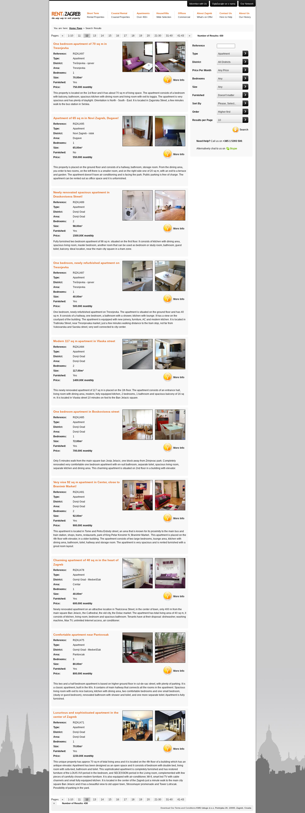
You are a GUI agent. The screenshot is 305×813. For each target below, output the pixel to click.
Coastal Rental (120, 15)
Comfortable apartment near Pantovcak (81, 634)
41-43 (180, 35)
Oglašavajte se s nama (223, 3)
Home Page (75, 28)
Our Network (247, 3)
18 (133, 35)
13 (94, 35)
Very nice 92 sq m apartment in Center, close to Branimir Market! (86, 484)
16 (117, 35)
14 (102, 35)
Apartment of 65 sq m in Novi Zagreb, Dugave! (86, 118)
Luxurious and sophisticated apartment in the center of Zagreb (85, 714)
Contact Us (226, 15)
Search (244, 129)
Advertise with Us (198, 3)
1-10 (70, 35)
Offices (184, 15)
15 (110, 35)
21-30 (158, 35)
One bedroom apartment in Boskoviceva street (86, 411)
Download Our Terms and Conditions (178, 808)
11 (79, 35)
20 (148, 35)
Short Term (95, 15)
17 (125, 35)
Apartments (143, 15)
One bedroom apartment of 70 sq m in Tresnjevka (80, 46)
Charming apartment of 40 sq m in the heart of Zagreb (85, 562)
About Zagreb (205, 15)
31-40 (169, 35)
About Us (245, 15)
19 (140, 35)
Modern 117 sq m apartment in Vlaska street (84, 341)
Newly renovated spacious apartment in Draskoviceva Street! (81, 194)
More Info (178, 80)
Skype (233, 148)
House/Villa (163, 15)
